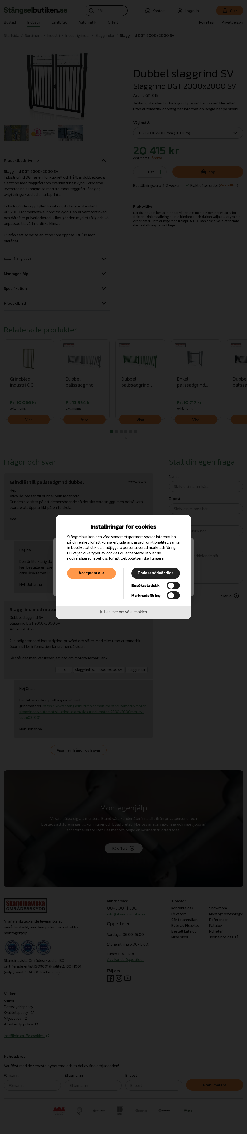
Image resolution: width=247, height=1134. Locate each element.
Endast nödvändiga (156, 573)
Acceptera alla (91, 573)
